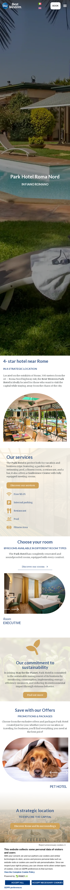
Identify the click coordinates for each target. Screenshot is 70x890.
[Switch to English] (40, 8)
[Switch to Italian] (40, 3)
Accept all (17, 883)
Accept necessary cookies (47, 883)
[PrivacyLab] (21, 876)
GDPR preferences (13, 887)
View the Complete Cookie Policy (19, 872)
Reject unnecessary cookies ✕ (52, 845)
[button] (65, 5)
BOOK (55, 5)
